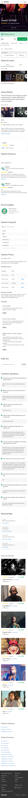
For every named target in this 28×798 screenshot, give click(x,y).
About (2, 787)
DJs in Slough (4, 745)
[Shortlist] (21, 2)
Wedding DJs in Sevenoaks (7, 763)
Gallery (16, 779)
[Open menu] (2, 2)
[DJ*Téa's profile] (13, 676)
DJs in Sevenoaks (5, 750)
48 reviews (11, 630)
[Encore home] (6, 1)
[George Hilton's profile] (13, 624)
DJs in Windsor (4, 748)
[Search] (18, 2)
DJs (2, 49)
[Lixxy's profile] (13, 703)
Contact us (4, 781)
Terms (2, 777)
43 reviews (11, 709)
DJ (3, 529)
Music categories (19, 777)
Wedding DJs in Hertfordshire (8, 765)
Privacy (3, 779)
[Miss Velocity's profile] (13, 650)
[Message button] (15, 39)
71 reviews (11, 603)
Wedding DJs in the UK (6, 731)
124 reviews (11, 577)
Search (16, 775)
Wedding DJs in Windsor (7, 761)
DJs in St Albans (5, 743)
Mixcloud (24, 795)
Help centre (4, 775)
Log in (24, 2)
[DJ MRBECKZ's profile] (13, 597)
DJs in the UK (4, 727)
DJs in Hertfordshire (6, 752)
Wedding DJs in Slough (6, 759)
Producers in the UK (6, 729)
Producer (6, 529)
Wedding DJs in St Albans (7, 756)
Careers (3, 789)
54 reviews (11, 682)
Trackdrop (17, 795)
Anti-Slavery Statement (7, 791)
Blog (16, 781)
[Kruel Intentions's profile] (13, 571)
